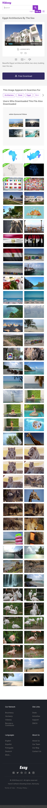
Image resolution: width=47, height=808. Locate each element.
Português (9, 748)
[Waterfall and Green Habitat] (13, 580)
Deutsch (8, 751)
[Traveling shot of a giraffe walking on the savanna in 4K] (34, 439)
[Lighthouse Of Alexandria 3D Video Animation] (16, 133)
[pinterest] (22, 773)
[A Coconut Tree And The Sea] (34, 325)
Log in (32, 11)
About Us (36, 741)
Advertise (36, 716)
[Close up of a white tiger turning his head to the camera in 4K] (13, 481)
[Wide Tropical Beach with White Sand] (13, 311)
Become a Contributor (9, 724)
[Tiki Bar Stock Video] (13, 354)
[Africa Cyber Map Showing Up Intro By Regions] (34, 169)
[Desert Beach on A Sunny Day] (13, 382)
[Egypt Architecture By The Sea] (13, 198)
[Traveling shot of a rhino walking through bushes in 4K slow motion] (13, 523)
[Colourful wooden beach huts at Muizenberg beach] (34, 254)
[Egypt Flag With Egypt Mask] (34, 240)
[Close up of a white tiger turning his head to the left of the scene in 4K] (34, 453)
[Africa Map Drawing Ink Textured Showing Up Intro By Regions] (13, 169)
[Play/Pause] (6, 44)
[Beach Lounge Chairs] (13, 368)
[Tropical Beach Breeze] (13, 679)
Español (8, 744)
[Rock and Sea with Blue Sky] (34, 368)
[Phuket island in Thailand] (34, 311)
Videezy (8, 720)
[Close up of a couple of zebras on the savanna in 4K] (13, 495)
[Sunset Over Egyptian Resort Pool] (32, 123)
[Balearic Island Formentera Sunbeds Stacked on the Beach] (13, 297)
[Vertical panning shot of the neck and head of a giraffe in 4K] (34, 495)
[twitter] (18, 773)
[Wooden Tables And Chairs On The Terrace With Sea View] (34, 226)
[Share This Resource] (26, 53)
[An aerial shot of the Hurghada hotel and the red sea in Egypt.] (16, 123)
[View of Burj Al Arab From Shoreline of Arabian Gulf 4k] (13, 396)
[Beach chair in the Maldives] (34, 580)
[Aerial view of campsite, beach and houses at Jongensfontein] (13, 339)
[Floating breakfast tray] (34, 424)
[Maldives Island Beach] (34, 552)
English (8, 741)
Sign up (37, 11)
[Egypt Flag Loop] (13, 240)
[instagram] (25, 773)
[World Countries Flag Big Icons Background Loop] (13, 184)
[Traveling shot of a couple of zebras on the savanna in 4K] (34, 481)
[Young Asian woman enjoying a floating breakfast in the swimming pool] (34, 396)
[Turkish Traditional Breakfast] (13, 283)
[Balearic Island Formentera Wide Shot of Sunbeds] (34, 297)
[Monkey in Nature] (34, 354)
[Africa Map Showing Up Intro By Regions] (13, 155)
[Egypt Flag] (13, 254)
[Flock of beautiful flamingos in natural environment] (13, 594)
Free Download (25, 76)
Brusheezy (9, 713)
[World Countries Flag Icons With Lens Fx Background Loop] (34, 184)
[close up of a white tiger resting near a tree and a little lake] (13, 453)
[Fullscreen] (41, 44)
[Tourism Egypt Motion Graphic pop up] (34, 212)
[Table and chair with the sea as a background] (34, 269)
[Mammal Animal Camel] (13, 226)
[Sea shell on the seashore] (34, 566)
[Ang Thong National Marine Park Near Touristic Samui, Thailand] (34, 283)
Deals (34, 713)
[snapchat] (29, 773)
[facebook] (14, 773)
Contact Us (36, 751)
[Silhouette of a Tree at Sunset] (34, 679)
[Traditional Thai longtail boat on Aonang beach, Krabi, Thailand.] (34, 665)
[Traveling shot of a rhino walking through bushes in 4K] (13, 509)
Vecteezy (9, 716)
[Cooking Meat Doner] (34, 538)
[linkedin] (33, 773)
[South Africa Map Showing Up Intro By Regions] (34, 155)
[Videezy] (6, 3)
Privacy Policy (22, 788)
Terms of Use (10, 788)
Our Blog (35, 748)
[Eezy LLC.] (23, 768)
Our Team (36, 744)
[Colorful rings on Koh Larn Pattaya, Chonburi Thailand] (13, 538)
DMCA (34, 723)
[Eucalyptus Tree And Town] (13, 439)
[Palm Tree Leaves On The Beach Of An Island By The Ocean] (34, 382)
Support (35, 720)
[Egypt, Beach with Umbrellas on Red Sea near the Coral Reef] (13, 325)
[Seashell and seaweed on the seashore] (13, 566)
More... (8, 755)
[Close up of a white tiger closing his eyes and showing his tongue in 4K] (34, 467)
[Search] (35, 7)
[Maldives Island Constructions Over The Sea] (13, 552)
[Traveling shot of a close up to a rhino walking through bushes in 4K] (34, 509)
